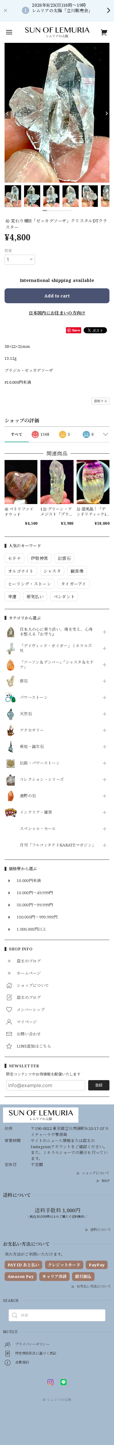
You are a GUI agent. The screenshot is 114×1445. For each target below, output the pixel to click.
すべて (16, 434)
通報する (100, 401)
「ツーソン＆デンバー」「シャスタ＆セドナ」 (57, 665)
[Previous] (8, 113)
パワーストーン (34, 697)
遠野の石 (28, 796)
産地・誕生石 (32, 746)
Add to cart (57, 296)
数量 (8, 250)
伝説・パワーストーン (40, 763)
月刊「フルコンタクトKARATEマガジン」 (57, 845)
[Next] (106, 113)
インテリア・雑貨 (36, 812)
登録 (98, 1085)
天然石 (26, 714)
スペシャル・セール (38, 828)
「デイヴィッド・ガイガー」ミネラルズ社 (56, 648)
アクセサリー (32, 730)
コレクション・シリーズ (42, 779)
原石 (24, 681)
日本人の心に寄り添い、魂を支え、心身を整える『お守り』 (56, 632)
